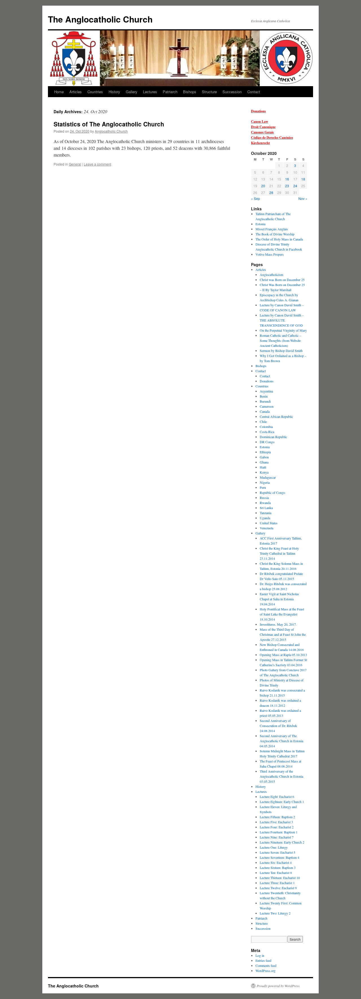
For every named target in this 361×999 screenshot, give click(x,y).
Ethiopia (265, 452)
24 (295, 185)
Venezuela (266, 528)
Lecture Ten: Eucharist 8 (276, 872)
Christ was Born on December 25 (282, 279)
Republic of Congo (272, 492)
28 (271, 192)
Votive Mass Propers (270, 254)
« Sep (255, 198)
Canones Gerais (262, 132)
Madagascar (268, 477)
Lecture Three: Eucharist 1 (277, 882)
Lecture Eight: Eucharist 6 (277, 796)
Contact (253, 91)
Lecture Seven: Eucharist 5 (277, 852)
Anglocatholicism (271, 274)
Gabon (264, 457)
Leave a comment (97, 164)
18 (303, 179)
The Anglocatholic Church (100, 19)
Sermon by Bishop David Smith (281, 350)
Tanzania (265, 512)
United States (269, 523)
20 (263, 185)
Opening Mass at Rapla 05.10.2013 (283, 654)
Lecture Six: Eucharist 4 (276, 862)
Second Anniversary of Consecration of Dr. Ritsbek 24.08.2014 (278, 725)
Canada (265, 411)
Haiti (263, 467)
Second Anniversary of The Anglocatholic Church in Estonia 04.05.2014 (281, 740)
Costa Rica (267, 431)
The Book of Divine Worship (275, 234)
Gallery (131, 91)
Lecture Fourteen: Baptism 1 (279, 832)
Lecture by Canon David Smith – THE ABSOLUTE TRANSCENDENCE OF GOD (282, 320)
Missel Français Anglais (272, 229)
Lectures (150, 91)
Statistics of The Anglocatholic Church (109, 124)
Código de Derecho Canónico (272, 137)
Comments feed (266, 965)
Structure (209, 91)
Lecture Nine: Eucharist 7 (277, 837)
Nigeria (265, 482)
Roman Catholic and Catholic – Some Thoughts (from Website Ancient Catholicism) (280, 340)
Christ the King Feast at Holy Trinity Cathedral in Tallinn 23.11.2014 (279, 553)
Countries (95, 91)
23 (287, 185)
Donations (258, 111)
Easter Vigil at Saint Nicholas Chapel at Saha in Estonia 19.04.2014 (279, 599)
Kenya (264, 472)
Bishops (189, 91)
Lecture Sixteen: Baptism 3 (278, 867)
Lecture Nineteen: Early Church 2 (282, 842)
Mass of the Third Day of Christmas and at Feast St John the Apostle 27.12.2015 (283, 634)
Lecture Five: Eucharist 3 (276, 822)
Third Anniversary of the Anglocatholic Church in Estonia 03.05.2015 (281, 776)
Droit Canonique (263, 126)
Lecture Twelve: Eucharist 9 (278, 888)
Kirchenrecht (260, 143)
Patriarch (170, 91)
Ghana (264, 462)
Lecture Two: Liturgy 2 (275, 913)
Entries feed (263, 960)
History (114, 91)
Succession (232, 91)
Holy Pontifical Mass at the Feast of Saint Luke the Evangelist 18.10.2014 (282, 614)
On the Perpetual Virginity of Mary (283, 330)
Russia (264, 497)
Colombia (266, 426)
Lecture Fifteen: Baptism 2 (277, 817)
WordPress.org (266, 970)
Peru (263, 487)
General (75, 164)
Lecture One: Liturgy (274, 847)
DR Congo (267, 442)
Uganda (265, 518)
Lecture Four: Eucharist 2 (277, 827)
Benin (264, 396)
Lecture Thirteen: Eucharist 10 (280, 877)
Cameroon (267, 406)
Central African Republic (276, 416)
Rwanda (265, 502)
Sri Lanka (266, 507)
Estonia (260, 224)
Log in (260, 955)
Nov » (302, 198)
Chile (263, 421)
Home (59, 91)
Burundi (265, 401)
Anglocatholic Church (111, 131)
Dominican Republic (273, 436)
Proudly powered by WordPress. (278, 986)
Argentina (266, 391)
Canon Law (259, 121)
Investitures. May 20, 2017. (278, 624)
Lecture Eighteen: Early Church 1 (282, 801)
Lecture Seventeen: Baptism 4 (279, 857)
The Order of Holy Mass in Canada (279, 239)
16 (287, 179)
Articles (75, 91)
